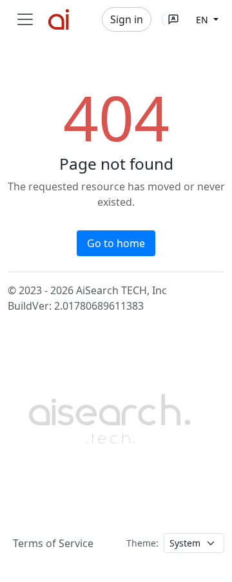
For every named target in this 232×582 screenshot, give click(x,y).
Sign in (126, 19)
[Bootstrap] (111, 417)
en (203, 20)
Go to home (116, 243)
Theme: (142, 543)
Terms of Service (53, 543)
